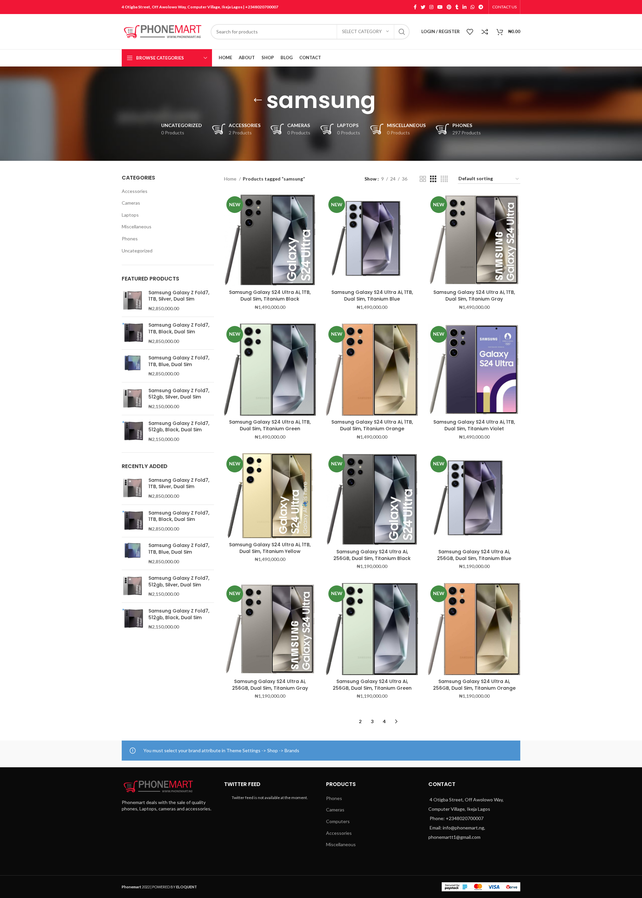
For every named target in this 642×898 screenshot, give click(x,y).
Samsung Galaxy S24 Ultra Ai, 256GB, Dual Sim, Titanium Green (372, 684)
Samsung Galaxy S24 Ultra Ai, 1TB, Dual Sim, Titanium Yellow (270, 548)
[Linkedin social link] (464, 7)
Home (230, 179)
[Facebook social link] (415, 7)
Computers (338, 821)
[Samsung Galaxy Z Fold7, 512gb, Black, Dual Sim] (132, 431)
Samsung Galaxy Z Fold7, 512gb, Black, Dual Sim (178, 426)
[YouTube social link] (440, 7)
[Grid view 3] (433, 179)
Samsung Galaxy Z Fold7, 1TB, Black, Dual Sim (178, 328)
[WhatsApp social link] (472, 7)
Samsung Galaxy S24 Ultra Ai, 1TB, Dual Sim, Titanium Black (270, 295)
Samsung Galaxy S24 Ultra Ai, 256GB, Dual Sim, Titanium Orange (474, 684)
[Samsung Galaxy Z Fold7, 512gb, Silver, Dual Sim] (132, 398)
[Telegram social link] (480, 7)
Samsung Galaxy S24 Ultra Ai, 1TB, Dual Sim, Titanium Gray (474, 295)
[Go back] (257, 100)
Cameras (131, 203)
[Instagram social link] (431, 7)
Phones (130, 238)
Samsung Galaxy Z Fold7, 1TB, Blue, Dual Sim (178, 361)
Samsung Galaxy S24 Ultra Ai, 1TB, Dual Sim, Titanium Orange (372, 425)
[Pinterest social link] (449, 7)
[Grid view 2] (423, 179)
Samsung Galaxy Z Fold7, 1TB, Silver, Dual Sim (178, 296)
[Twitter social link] (423, 7)
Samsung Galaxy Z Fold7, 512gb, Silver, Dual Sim (178, 394)
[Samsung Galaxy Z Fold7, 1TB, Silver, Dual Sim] (132, 301)
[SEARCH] (402, 31)
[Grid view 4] (444, 179)
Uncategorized (137, 250)
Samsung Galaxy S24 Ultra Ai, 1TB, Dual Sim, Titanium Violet (474, 425)
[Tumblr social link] (456, 7)
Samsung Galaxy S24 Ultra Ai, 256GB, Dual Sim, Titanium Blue (474, 555)
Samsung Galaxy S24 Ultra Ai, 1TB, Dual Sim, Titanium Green (270, 425)
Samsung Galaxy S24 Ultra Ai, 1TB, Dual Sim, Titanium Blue (372, 295)
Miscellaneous (136, 226)
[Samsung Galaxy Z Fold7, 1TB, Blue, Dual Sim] (132, 366)
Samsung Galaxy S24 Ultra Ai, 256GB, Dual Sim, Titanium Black (372, 555)
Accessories (134, 191)
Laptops (130, 215)
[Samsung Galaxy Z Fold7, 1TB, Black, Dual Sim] (132, 333)
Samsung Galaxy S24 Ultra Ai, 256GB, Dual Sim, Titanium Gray (270, 684)
